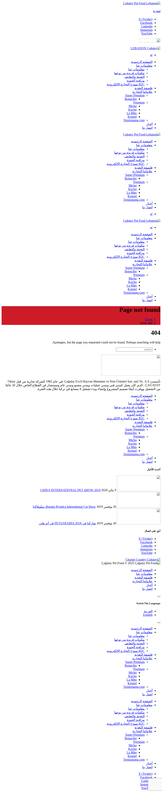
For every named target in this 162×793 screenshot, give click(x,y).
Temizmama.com (134, 120)
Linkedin (147, 545)
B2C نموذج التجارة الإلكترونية (126, 84)
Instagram (146, 549)
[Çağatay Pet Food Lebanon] (141, 3)
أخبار (149, 458)
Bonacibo (131, 99)
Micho (133, 106)
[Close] (158, 596)
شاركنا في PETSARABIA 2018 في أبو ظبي (67, 523)
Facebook (146, 542)
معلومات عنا (136, 69)
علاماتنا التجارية (142, 425)
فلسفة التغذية (144, 422)
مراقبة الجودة (136, 80)
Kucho (132, 109)
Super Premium (135, 95)
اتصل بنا (156, 11)
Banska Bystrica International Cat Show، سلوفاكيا (64, 506)
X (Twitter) (145, 538)
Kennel (132, 116)
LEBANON (139, 48)
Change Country (136, 559)
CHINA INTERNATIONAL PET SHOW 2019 (70, 490)
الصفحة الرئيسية (142, 395)
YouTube (147, 553)
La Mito (132, 113)
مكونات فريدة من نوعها (129, 73)
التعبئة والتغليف (134, 77)
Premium (139, 102)
